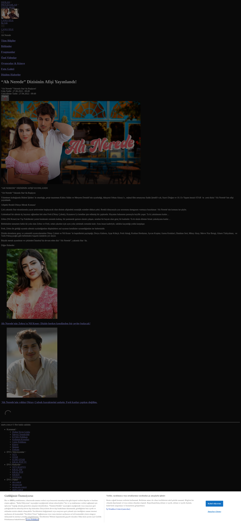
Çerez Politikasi (32, 519)
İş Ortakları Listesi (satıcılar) (118, 509)
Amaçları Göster (214, 511)
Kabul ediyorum (214, 504)
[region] (120, 507)
